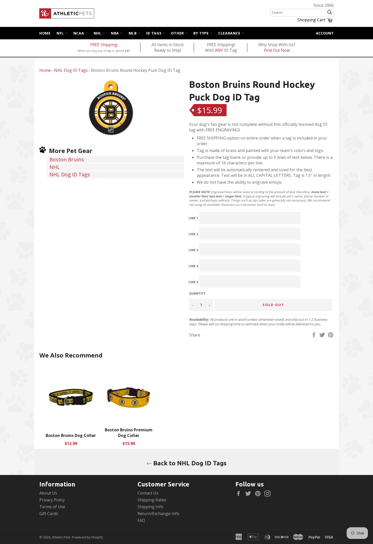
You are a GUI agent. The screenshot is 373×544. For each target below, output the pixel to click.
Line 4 (193, 266)
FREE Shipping (103, 44)
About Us (48, 493)
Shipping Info (150, 506)
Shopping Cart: (315, 19)
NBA (115, 33)
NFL (61, 33)
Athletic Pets (61, 537)
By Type (201, 33)
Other (178, 33)
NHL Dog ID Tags (71, 70)
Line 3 (193, 250)
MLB (133, 33)
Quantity (197, 294)
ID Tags (154, 33)
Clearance (230, 33)
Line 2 (193, 234)
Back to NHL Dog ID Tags (189, 463)
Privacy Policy (52, 500)
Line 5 (193, 282)
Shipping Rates (152, 500)
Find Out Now (277, 50)
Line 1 (193, 218)
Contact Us (148, 493)
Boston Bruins (66, 159)
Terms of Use (52, 506)
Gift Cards (48, 513)
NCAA (79, 33)
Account (325, 33)
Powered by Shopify (87, 537)
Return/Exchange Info (158, 513)
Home (44, 33)
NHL (98, 33)
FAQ (141, 520)
